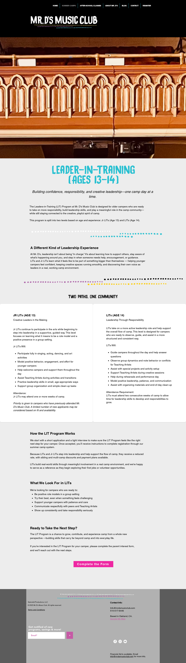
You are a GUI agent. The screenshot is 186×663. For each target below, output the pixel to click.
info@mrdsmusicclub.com (121, 656)
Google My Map (117, 619)
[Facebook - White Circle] (115, 641)
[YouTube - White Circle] (125, 641)
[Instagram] (120, 641)
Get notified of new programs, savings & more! (44, 628)
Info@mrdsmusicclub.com (122, 608)
